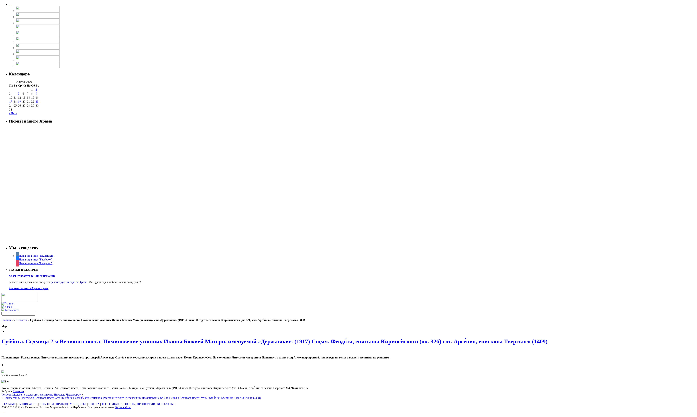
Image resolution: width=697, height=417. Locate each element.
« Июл (13, 113)
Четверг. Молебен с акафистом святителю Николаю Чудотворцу (41, 394)
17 (10, 101)
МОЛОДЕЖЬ (78, 404)
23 (37, 101)
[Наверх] (3, 410)
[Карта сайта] (10, 310)
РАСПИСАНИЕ (27, 404)
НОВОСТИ (46, 404)
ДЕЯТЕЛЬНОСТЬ (123, 404)
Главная (6, 320)
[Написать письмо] (6, 306)
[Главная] (7, 303)
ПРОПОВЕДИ (146, 404)
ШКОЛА (93, 404)
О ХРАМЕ (9, 404)
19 (19, 101)
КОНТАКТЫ (165, 404)
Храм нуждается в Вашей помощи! (32, 275)
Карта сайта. (123, 407)
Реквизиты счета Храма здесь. (28, 288)
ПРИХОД (62, 404)
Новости (21, 320)
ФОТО (105, 404)
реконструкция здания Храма (69, 282)
